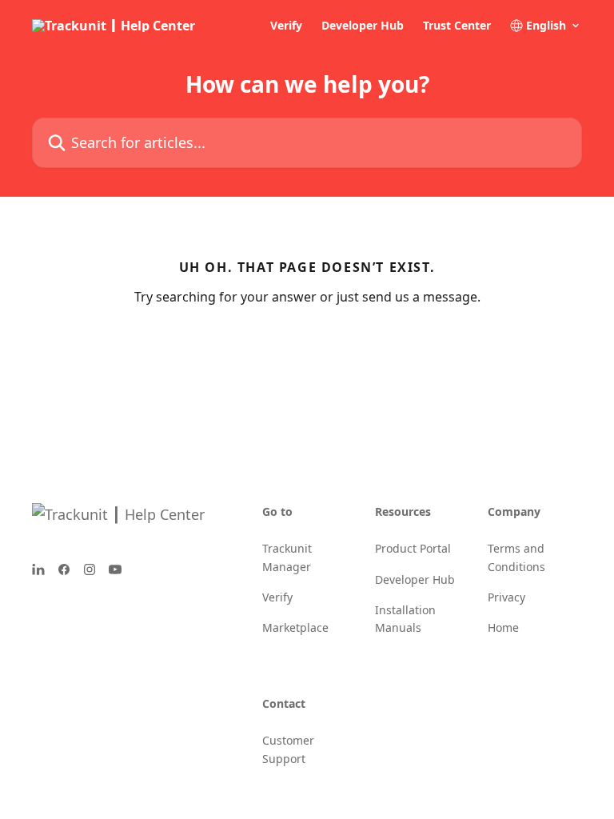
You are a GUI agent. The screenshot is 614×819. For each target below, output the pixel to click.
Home (503, 627)
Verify (286, 25)
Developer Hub (362, 25)
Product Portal (413, 548)
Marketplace (295, 627)
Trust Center (457, 25)
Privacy (506, 597)
